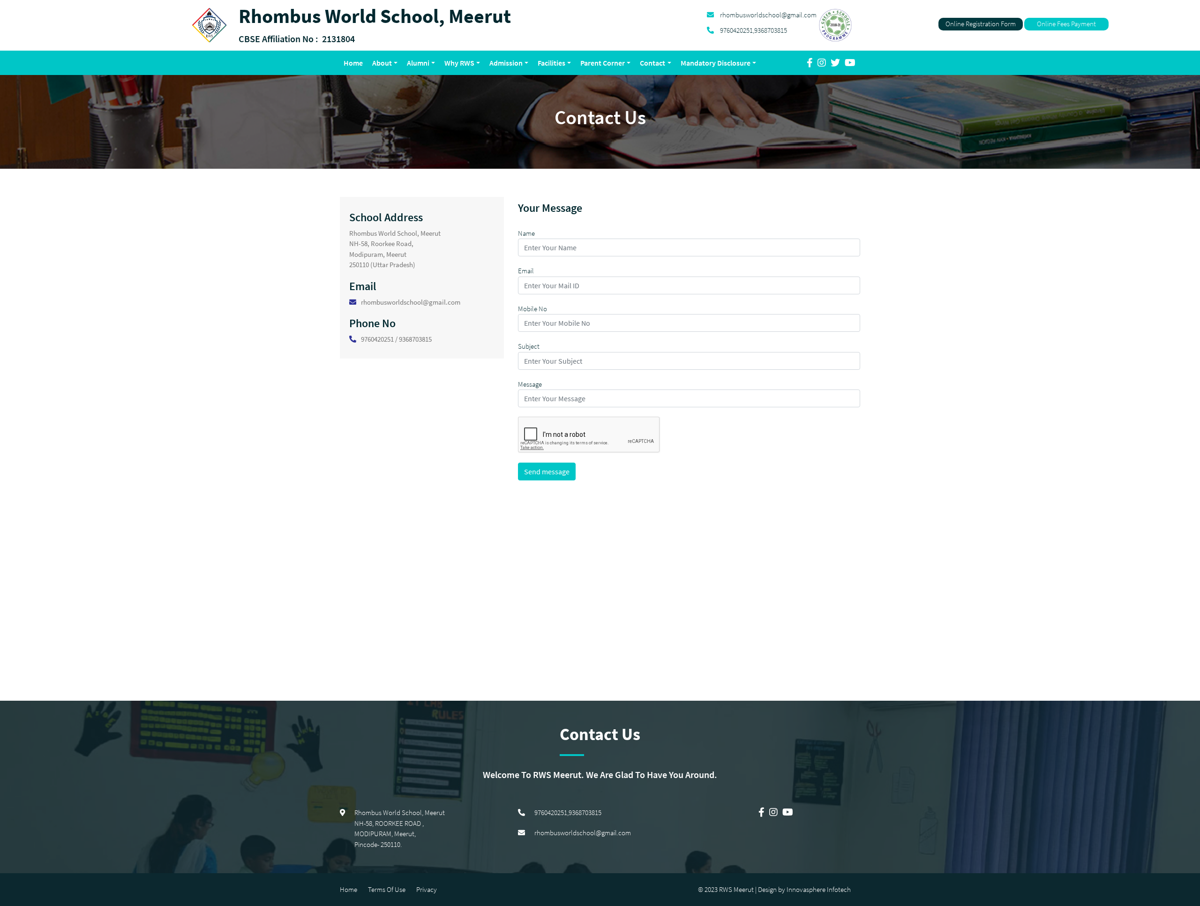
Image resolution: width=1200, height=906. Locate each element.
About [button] (382, 62)
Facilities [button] (551, 62)
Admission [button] (506, 62)
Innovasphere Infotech (818, 889)
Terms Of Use (386, 889)
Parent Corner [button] (602, 62)
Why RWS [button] (459, 62)
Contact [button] (652, 62)
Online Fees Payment (1066, 23)
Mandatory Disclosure (715, 62)
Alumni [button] (418, 62)
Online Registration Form (980, 23)
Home (355, 62)
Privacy (426, 889)
